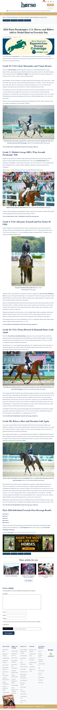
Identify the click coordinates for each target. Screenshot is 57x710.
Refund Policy (41, 677)
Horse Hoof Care (24, 671)
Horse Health (23, 669)
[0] (42, 1)
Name (4, 612)
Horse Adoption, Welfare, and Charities (23, 651)
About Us (40, 651)
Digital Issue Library (31, 10)
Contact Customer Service (40, 655)
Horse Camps (5, 665)
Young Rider (32, 666)
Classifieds (40, 680)
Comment (5, 593)
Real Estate (48, 10)
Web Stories (40, 682)
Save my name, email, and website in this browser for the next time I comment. (22, 621)
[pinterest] (50, 1)
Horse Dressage (14, 20)
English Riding (6, 658)
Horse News (21, 20)
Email (4, 615)
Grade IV (6, 514)
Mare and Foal (23, 694)
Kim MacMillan (8, 37)
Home (4, 17)
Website (4, 618)
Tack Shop (24, 10)
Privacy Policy (41, 670)
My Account (10, 10)
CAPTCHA (6, 624)
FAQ (39, 668)
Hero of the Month (41, 10)
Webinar (19, 10)
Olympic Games (27, 20)
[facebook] (45, 1)
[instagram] (53, 1)
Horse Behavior (23, 655)
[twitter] (48, 1)
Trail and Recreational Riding (5, 688)
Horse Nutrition (23, 680)
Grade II (6, 520)
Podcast (15, 10)
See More (28, 580)
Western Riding (6, 692)
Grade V (6, 516)
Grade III (6, 522)
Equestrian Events (6, 20)
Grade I (6, 518)
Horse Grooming (24, 666)
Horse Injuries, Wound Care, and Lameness (23, 676)
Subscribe (50, 4)
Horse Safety (23, 687)
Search (51, 8)
